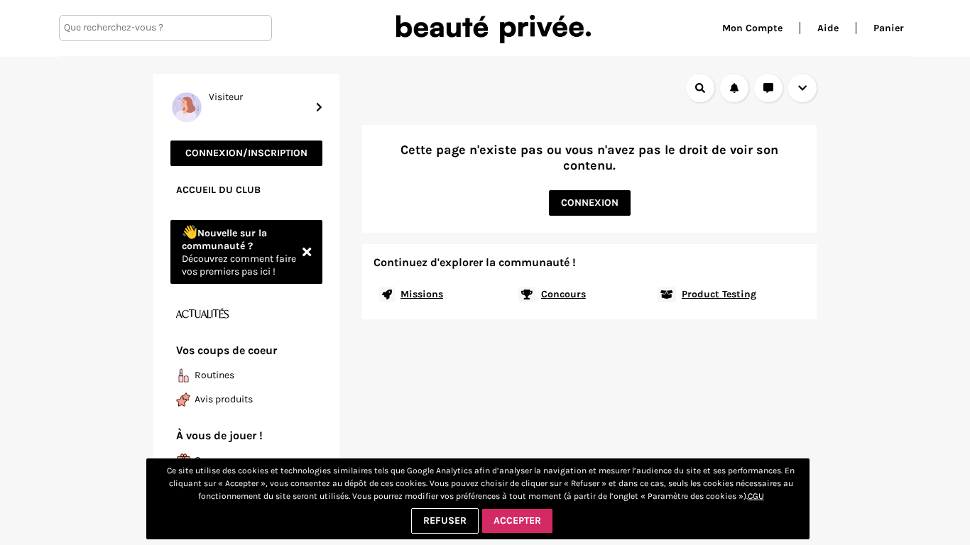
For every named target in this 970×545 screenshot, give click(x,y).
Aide (828, 28)
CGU (756, 496)
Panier (888, 28)
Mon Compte (752, 28)
